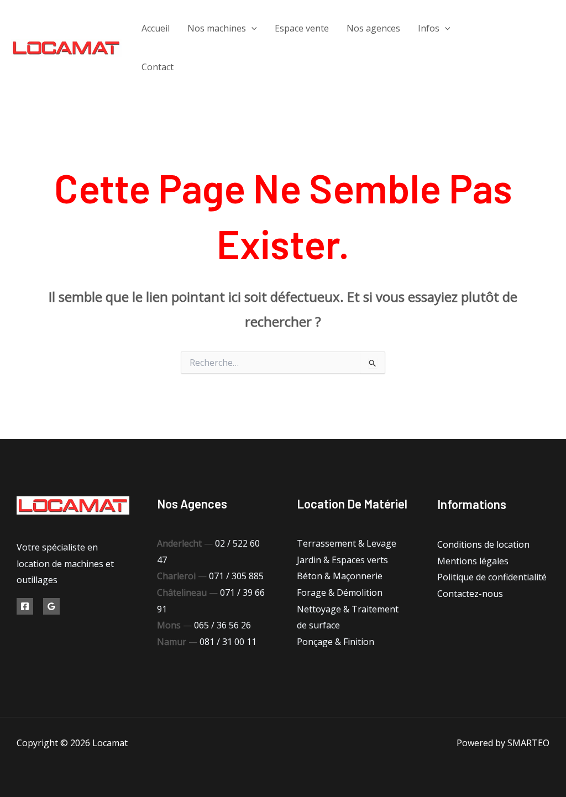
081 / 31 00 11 (228, 642)
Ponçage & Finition (335, 642)
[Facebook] (504, 40)
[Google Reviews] (51, 606)
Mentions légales (473, 561)
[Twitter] (529, 40)
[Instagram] (513, 56)
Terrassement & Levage (346, 543)
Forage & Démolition (339, 592)
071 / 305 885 (236, 576)
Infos (428, 28)
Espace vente (302, 28)
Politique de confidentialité (492, 577)
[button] (251, 28)
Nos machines (216, 28)
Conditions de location (483, 544)
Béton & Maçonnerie (339, 576)
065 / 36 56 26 (222, 625)
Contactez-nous (470, 594)
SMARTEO (528, 743)
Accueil (156, 28)
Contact (158, 67)
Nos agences (373, 28)
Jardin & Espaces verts (342, 560)
